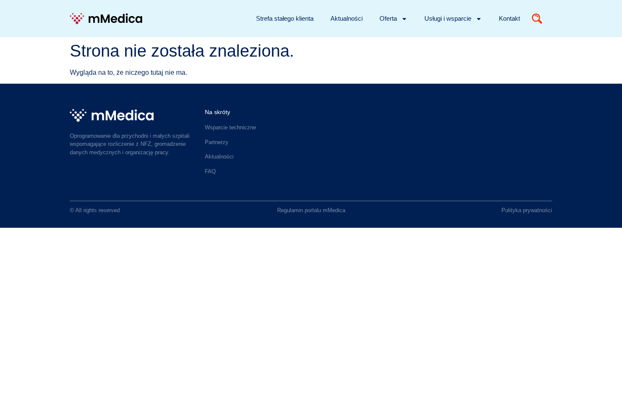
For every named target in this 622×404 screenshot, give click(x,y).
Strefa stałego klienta (285, 18)
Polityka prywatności (526, 210)
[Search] (536, 18)
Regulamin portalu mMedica (311, 210)
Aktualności (346, 18)
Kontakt (509, 18)
